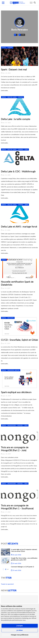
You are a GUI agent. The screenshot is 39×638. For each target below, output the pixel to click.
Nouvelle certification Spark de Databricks (17, 283)
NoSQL (20, 425)
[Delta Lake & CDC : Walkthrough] (19, 158)
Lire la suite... (5, 90)
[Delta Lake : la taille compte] (19, 105)
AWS (26, 204)
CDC (26, 149)
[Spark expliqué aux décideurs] (19, 379)
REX (26, 425)
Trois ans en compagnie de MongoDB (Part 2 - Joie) (14, 449)
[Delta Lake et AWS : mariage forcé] (19, 213)
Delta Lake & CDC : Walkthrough (18, 171)
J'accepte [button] (19, 626)
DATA (4, 47)
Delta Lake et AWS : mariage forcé (19, 226)
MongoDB (12, 425)
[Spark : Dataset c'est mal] (19, 56)
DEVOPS (11, 318)
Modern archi (13, 370)
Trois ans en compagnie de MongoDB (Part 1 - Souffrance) (17, 507)
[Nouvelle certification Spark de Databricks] (19, 268)
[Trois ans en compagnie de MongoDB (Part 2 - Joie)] (19, 434)
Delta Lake (12, 97)
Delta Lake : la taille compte (15, 119)
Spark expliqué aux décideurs (16, 392)
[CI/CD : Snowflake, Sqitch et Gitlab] (19, 326)
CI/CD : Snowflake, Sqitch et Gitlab (19, 339)
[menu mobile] (3, 2)
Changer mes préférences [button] (19, 635)
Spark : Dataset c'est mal (14, 69)
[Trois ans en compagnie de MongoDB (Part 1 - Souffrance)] (19, 492)
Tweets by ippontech (7, 584)
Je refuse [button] (20, 630)
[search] (35, 2)
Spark (10, 47)
